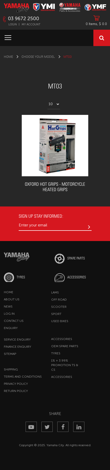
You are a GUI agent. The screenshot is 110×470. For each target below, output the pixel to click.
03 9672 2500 (23, 18)
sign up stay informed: (41, 216)
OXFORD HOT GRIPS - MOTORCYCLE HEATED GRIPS (55, 186)
